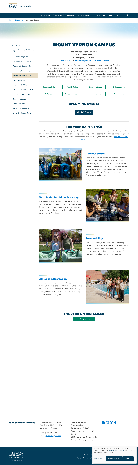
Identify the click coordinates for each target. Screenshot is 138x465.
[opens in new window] (103, 424)
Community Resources (105, 15)
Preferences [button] (98, 458)
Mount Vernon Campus (22, 75)
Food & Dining (72, 87)
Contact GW (81, 458)
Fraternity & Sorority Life (22, 66)
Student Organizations (21, 108)
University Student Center (22, 113)
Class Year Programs (20, 57)
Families (120, 15)
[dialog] (114, 454)
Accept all (128, 458)
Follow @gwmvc (84, 319)
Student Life (57, 15)
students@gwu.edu (53, 436)
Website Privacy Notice (116, 450)
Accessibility (89, 458)
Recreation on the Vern (22, 94)
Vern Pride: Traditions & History (59, 197)
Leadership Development (22, 71)
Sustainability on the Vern (23, 89)
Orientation (69, 15)
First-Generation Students (22, 61)
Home (11, 20)
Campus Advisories (89, 454)
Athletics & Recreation (53, 279)
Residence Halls (49, 87)
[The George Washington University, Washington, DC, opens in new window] (16, 456)
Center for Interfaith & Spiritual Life (24, 51)
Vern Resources (19, 80)
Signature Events (19, 103)
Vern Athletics (119, 94)
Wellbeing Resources (72, 94)
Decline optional (114, 458)
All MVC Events (84, 112)
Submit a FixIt (96, 94)
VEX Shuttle (49, 94)
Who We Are (45, 15)
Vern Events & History (22, 85)
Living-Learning (119, 87)
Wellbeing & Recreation (86, 15)
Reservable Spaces (19, 99)
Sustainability (94, 238)
